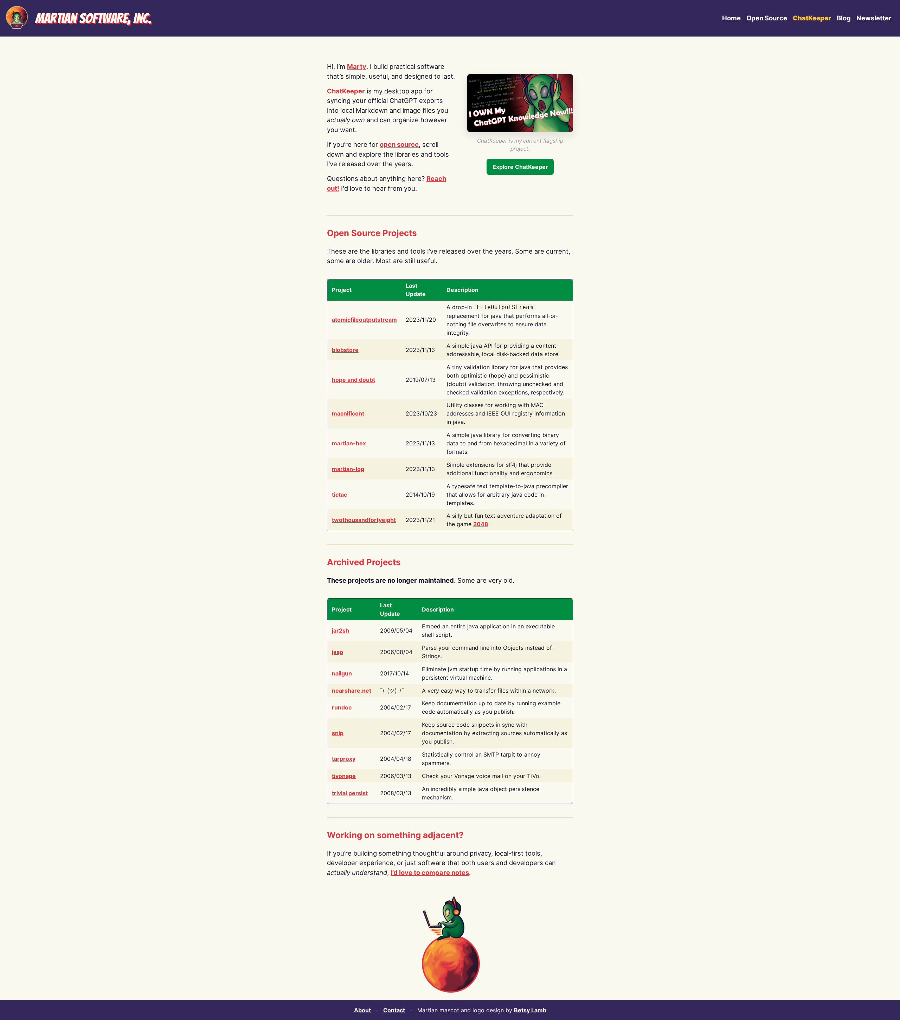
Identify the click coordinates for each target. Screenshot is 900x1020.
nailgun (342, 673)
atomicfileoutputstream (364, 319)
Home (731, 18)
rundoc (342, 707)
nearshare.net (351, 690)
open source (399, 144)
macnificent (348, 413)
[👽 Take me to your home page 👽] (17, 18)
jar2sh (340, 630)
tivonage (344, 775)
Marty (356, 66)
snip (337, 733)
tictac (339, 494)
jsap (337, 651)
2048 (480, 524)
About (362, 1010)
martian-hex (349, 443)
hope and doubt (353, 379)
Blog (844, 18)
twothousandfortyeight (364, 519)
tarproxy (343, 758)
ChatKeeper (346, 91)
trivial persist (350, 793)
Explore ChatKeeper (520, 166)
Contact (394, 1010)
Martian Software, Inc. (93, 18)
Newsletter (874, 18)
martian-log (348, 468)
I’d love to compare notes (430, 872)
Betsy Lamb (530, 1010)
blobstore (345, 349)
